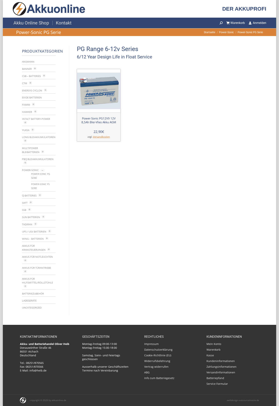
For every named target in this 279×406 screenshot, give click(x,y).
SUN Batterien (31, 217)
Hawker (27, 112)
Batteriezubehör (33, 293)
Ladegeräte (29, 300)
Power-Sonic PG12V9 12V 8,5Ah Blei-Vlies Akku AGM (98, 120)
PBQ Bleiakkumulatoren (38, 159)
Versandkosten (101, 136)
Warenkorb (237, 23)
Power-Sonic (30, 170)
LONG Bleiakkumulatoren (38, 137)
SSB (24, 210)
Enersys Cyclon (32, 90)
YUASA (25, 130)
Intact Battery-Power (36, 119)
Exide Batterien (32, 97)
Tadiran (27, 224)
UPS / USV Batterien (34, 231)
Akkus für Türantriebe (36, 267)
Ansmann (28, 61)
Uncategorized (32, 307)
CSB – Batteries (31, 76)
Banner (27, 69)
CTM (24, 83)
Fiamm (26, 104)
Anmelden (259, 23)
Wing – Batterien (33, 238)
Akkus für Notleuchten (37, 256)
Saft (25, 202)
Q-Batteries (29, 195)
